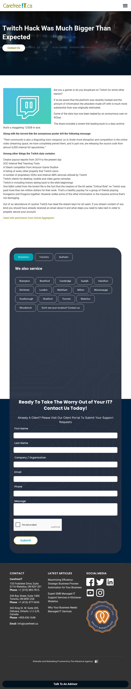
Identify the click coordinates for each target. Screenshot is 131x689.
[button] (125, 5)
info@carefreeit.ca (27, 623)
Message (20, 501)
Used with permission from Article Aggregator (28, 217)
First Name (21, 428)
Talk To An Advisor (65, 684)
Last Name (21, 443)
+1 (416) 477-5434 (28, 602)
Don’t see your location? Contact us (61, 307)
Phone (18, 486)
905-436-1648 (27, 617)
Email (17, 472)
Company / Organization (30, 457)
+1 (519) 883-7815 (28, 590)
